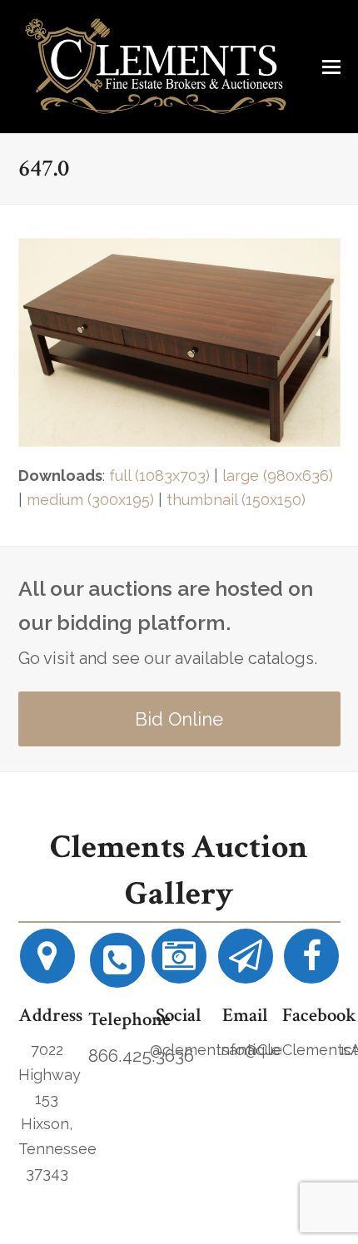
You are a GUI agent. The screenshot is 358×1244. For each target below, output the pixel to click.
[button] (331, 66)
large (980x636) (277, 475)
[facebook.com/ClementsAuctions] (311, 962)
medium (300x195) (90, 499)
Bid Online (179, 719)
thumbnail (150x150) (236, 499)
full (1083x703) (159, 475)
